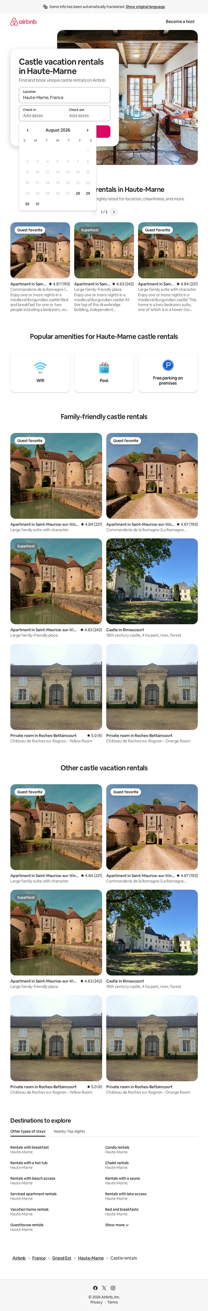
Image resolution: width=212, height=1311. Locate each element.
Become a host (180, 21)
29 (88, 193)
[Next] (114, 212)
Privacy (96, 1302)
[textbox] (41, 115)
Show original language (145, 6)
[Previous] (94, 212)
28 (78, 193)
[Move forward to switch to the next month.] (87, 130)
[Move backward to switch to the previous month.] (27, 130)
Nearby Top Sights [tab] (69, 1131)
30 (27, 204)
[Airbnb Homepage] (23, 21)
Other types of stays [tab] (28, 1131)
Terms (112, 1302)
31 (37, 204)
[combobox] (64, 97)
